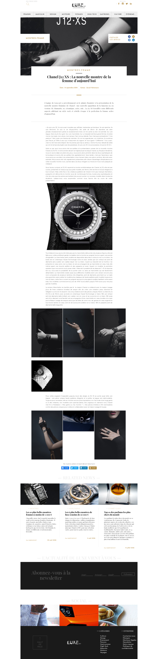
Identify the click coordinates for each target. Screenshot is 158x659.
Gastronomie (105, 14)
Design (53, 14)
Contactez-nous (129, 636)
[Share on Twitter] (129, 40)
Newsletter (127, 642)
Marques (126, 638)
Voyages (79, 14)
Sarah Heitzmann (92, 88)
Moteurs (66, 14)
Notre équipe (128, 644)
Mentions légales (129, 640)
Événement (131, 14)
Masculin (40, 14)
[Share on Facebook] (129, 36)
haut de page (40, 644)
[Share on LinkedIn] (133, 40)
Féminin (27, 14)
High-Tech (92, 14)
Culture (118, 14)
